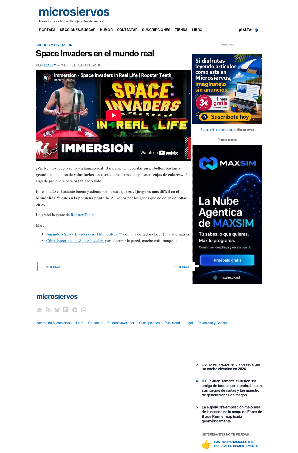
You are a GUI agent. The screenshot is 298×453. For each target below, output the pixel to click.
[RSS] (48, 309)
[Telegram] (74, 309)
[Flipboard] (65, 309)
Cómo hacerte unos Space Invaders (75, 240)
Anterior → (183, 267)
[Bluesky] (57, 309)
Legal (189, 322)
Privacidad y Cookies (212, 322)
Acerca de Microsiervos (54, 322)
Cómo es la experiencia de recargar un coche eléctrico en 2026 (231, 366)
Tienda (181, 29)
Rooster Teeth (82, 214)
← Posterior (50, 267)
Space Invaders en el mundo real (95, 53)
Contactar (127, 29)
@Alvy (50, 65)
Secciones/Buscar (78, 29)
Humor (106, 29)
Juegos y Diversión (54, 45)
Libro (197, 29)
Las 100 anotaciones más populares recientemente (236, 444)
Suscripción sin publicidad (216, 129)
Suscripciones (156, 29)
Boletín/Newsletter (120, 322)
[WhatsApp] (83, 309)
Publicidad (172, 322)
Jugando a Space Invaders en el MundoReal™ (84, 234)
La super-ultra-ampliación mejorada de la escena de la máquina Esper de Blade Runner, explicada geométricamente (232, 414)
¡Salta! (245, 29)
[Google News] (39, 309)
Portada (47, 29)
